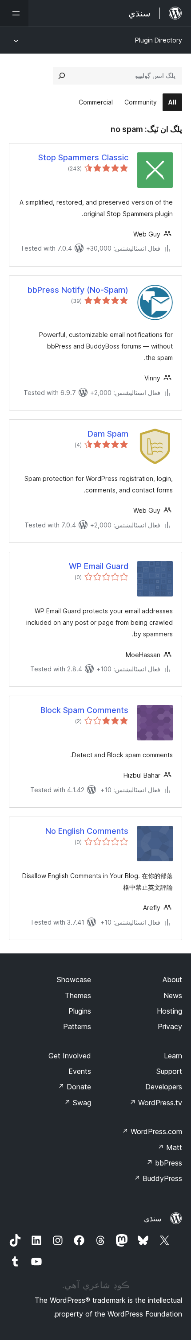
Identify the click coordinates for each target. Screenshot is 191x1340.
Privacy (170, 1026)
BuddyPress (158, 1178)
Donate (74, 1086)
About (172, 979)
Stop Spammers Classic (83, 157)
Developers (163, 1086)
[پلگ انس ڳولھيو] (62, 76)
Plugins (79, 1011)
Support (169, 1071)
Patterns (77, 1026)
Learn (173, 1055)
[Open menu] (14, 13)
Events (79, 1071)
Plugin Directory (158, 40)
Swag (77, 1102)
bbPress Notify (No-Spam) (78, 289)
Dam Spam (108, 433)
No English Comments (86, 831)
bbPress (164, 1162)
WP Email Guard (98, 566)
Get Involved (69, 1055)
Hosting (169, 1011)
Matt (169, 1147)
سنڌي (152, 1218)
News (172, 995)
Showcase (74, 979)
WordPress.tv (155, 1102)
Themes (78, 995)
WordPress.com (152, 1131)
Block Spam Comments (84, 710)
